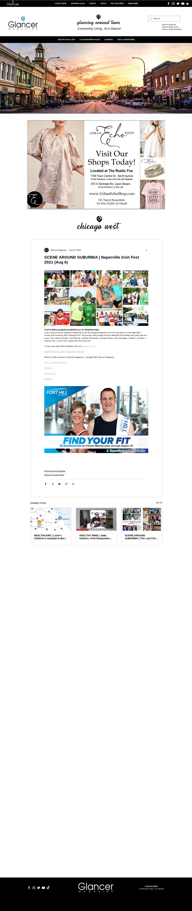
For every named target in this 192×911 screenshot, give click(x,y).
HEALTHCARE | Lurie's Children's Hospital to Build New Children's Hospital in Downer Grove (50, 537)
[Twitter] (178, 3)
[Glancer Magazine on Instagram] (34, 888)
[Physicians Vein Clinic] (96, 164)
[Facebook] (168, 3)
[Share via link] (66, 484)
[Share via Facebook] (45, 484)
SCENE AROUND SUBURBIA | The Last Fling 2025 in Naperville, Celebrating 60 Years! (141, 537)
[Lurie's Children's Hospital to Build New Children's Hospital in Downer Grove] (51, 519)
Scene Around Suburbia (54, 471)
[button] (187, 3)
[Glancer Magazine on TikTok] (48, 888)
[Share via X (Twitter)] (52, 484)
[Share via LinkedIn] (59, 484)
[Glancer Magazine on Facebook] (29, 888)
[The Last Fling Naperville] (141, 519)
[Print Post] (73, 484)
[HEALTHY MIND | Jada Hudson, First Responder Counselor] (96, 519)
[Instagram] (173, 3)
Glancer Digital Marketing (171, 29)
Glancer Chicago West (54, 475)
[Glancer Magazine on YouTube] (43, 888)
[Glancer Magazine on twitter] (38, 888)
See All (159, 502)
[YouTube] (183, 3)
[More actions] (146, 250)
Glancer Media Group (170, 27)
